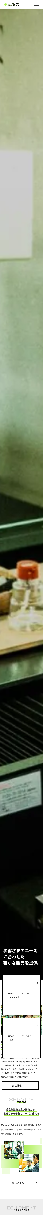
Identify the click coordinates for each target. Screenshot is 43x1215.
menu (36, 4)
